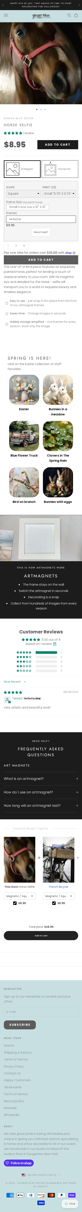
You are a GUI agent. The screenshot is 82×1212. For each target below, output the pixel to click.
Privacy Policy (14, 1066)
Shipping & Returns (18, 1052)
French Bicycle (58, 887)
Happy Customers (17, 1080)
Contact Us (12, 1073)
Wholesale (11, 1115)
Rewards (10, 1108)
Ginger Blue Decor (18, 118)
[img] (13, 692)
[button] (13, 133)
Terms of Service (16, 1059)
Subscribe (19, 1025)
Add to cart (58, 145)
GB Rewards (13, 1087)
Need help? (41, 232)
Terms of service (16, 1094)
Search (9, 1045)
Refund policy (14, 1101)
